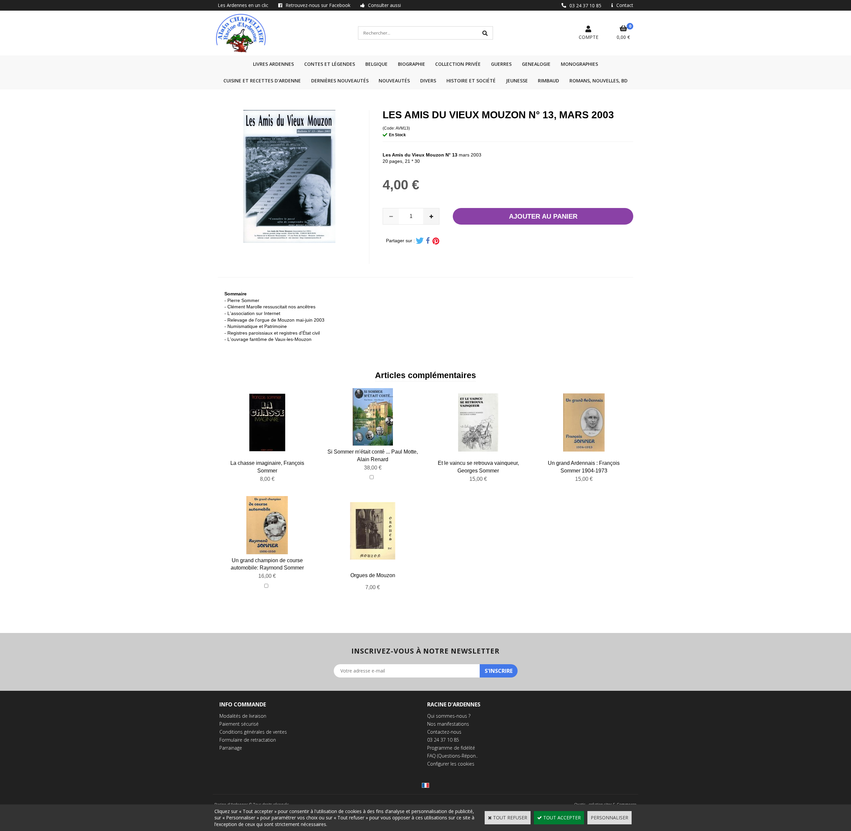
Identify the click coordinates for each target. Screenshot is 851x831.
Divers (428, 80)
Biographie (411, 64)
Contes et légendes (329, 64)
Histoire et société (471, 80)
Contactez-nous (444, 732)
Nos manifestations (448, 724)
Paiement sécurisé (239, 724)
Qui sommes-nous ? (448, 716)
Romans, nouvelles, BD (598, 80)
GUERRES (501, 64)
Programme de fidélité (451, 748)
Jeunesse (517, 80)
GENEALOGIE (536, 64)
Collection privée (458, 64)
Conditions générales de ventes (253, 732)
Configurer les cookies (450, 764)
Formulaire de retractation (247, 740)
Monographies (579, 64)
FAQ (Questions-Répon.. (452, 756)
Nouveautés (394, 80)
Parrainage (230, 748)
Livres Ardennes (273, 64)
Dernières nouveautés (340, 80)
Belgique (376, 64)
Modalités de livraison (242, 716)
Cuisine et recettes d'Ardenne (262, 80)
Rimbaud (548, 80)
